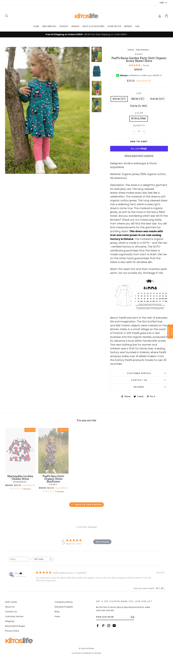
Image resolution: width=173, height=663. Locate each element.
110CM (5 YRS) (138, 106)
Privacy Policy (12, 630)
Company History (64, 602)
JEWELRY (75, 26)
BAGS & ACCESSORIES (93, 26)
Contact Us (139, 380)
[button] (166, 16)
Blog (57, 611)
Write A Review (102, 542)
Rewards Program (64, 606)
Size (139, 93)
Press (57, 616)
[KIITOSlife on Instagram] (108, 625)
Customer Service (139, 373)
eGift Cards (11, 602)
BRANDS (128, 26)
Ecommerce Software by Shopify (86, 653)
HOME (36, 26)
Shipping (9, 621)
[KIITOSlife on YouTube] (114, 625)
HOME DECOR (114, 26)
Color (139, 113)
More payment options (139, 155)
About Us (10, 606)
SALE (137, 26)
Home (131, 49)
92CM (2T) (119, 99)
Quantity (139, 125)
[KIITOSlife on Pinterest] (103, 625)
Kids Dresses (142, 49)
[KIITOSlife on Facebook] (97, 625)
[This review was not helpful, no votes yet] (162, 588)
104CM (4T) (157, 99)
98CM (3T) (137, 99)
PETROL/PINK (138, 118)
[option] (86, 34)
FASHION (64, 26)
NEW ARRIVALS (49, 26)
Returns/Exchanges (15, 626)
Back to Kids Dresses (88, 504)
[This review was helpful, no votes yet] (157, 588)
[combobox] (20, 559)
